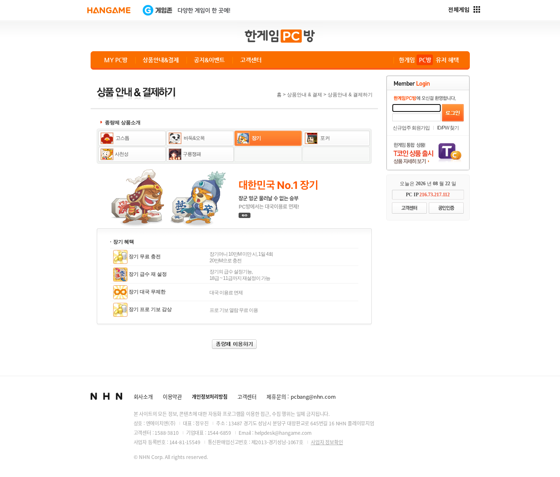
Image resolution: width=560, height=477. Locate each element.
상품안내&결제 (161, 60)
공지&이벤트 (209, 60)
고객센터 (251, 60)
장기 (256, 138)
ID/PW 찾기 (448, 128)
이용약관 (172, 396)
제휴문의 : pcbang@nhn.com (300, 396)
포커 (324, 138)
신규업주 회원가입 (411, 128)
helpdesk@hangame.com (283, 432)
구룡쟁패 (192, 154)
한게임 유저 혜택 (429, 60)
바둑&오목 (194, 138)
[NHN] (106, 396)
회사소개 (143, 396)
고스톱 (122, 138)
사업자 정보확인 (327, 442)
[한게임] (108, 10)
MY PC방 (115, 60)
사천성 (121, 154)
